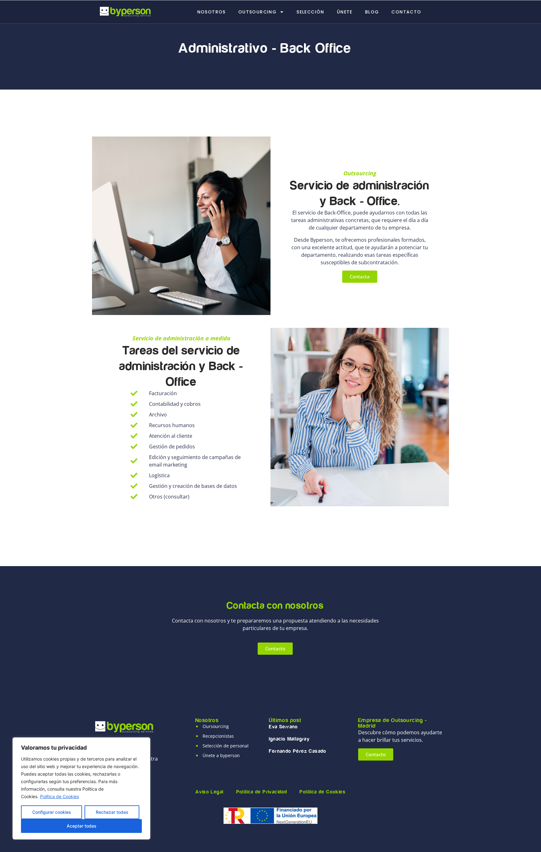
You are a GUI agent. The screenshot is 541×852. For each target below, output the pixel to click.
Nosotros (211, 12)
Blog (372, 12)
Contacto (406, 12)
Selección (310, 12)
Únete (345, 12)
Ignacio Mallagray (289, 739)
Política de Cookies (59, 796)
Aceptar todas (81, 826)
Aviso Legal (209, 792)
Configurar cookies (51, 812)
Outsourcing (257, 12)
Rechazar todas (112, 812)
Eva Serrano (283, 727)
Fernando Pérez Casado (297, 751)
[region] (81, 788)
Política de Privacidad (261, 792)
